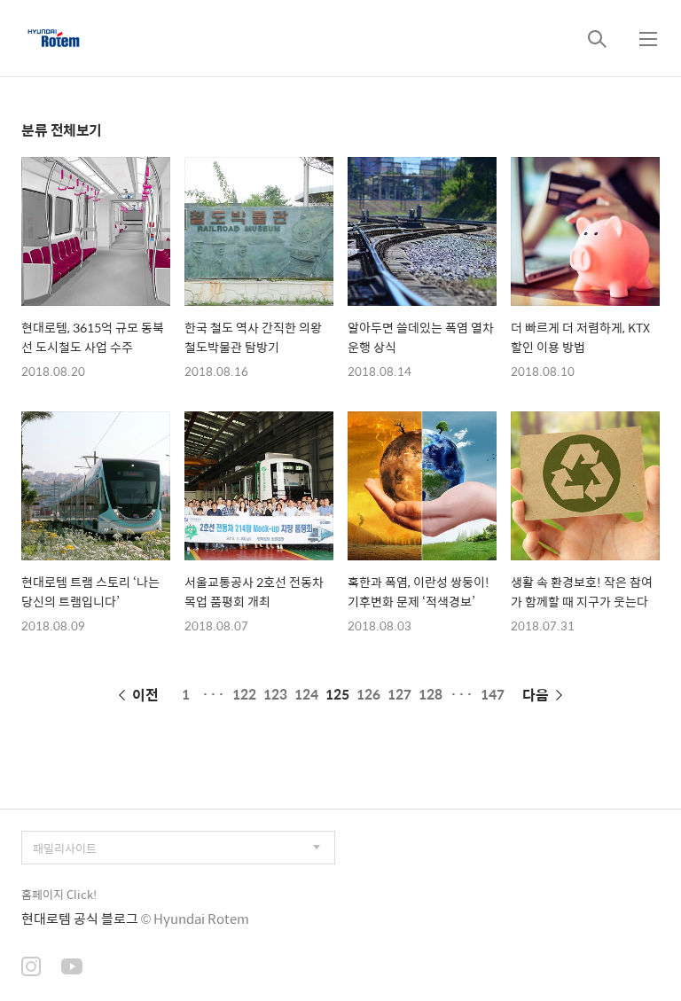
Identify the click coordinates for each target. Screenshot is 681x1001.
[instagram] (31, 968)
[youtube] (71, 968)
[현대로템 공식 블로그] (53, 38)
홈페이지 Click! (59, 894)
